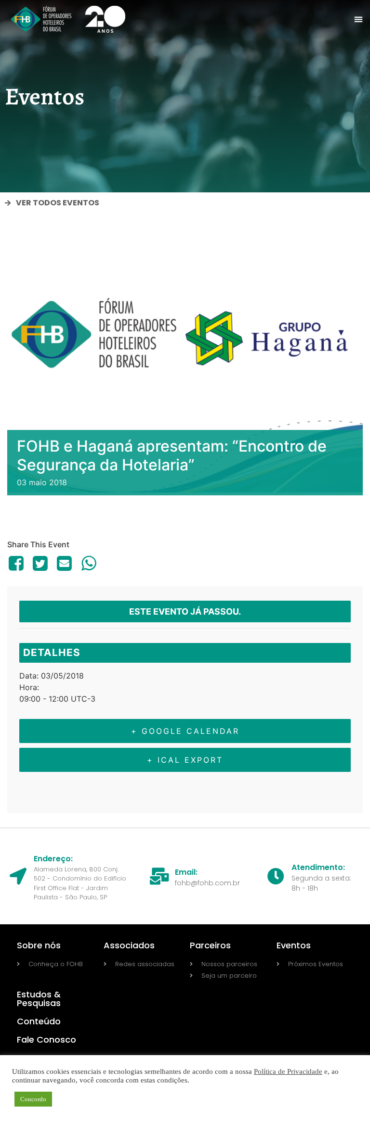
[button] (358, 19)
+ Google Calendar (185, 731)
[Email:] (159, 876)
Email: (186, 872)
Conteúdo (39, 1021)
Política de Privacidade (288, 1071)
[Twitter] (40, 563)
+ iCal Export (185, 760)
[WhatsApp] (89, 563)
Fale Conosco (46, 1039)
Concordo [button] (33, 1099)
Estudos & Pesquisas (39, 998)
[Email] (65, 563)
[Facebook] (17, 563)
